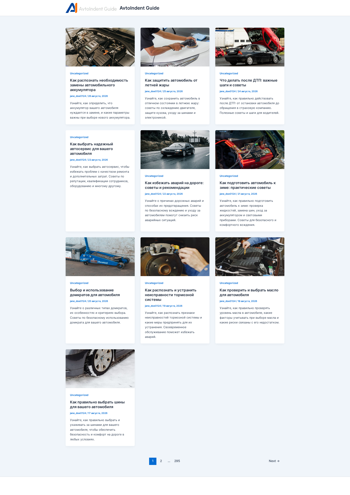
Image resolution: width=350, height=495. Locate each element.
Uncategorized (79, 73)
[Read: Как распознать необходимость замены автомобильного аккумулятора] (100, 47)
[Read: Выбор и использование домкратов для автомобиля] (100, 256)
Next (274, 461)
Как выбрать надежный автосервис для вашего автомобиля (91, 149)
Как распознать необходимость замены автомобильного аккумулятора (99, 85)
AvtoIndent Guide (139, 8)
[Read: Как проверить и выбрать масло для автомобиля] (249, 256)
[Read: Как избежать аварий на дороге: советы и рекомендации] (175, 149)
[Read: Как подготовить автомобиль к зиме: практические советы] (249, 149)
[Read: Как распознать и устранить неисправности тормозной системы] (175, 256)
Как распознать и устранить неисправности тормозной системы (171, 295)
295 (177, 461)
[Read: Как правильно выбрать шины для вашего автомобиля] (100, 368)
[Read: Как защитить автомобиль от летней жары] (175, 47)
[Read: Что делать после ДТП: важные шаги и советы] (249, 47)
